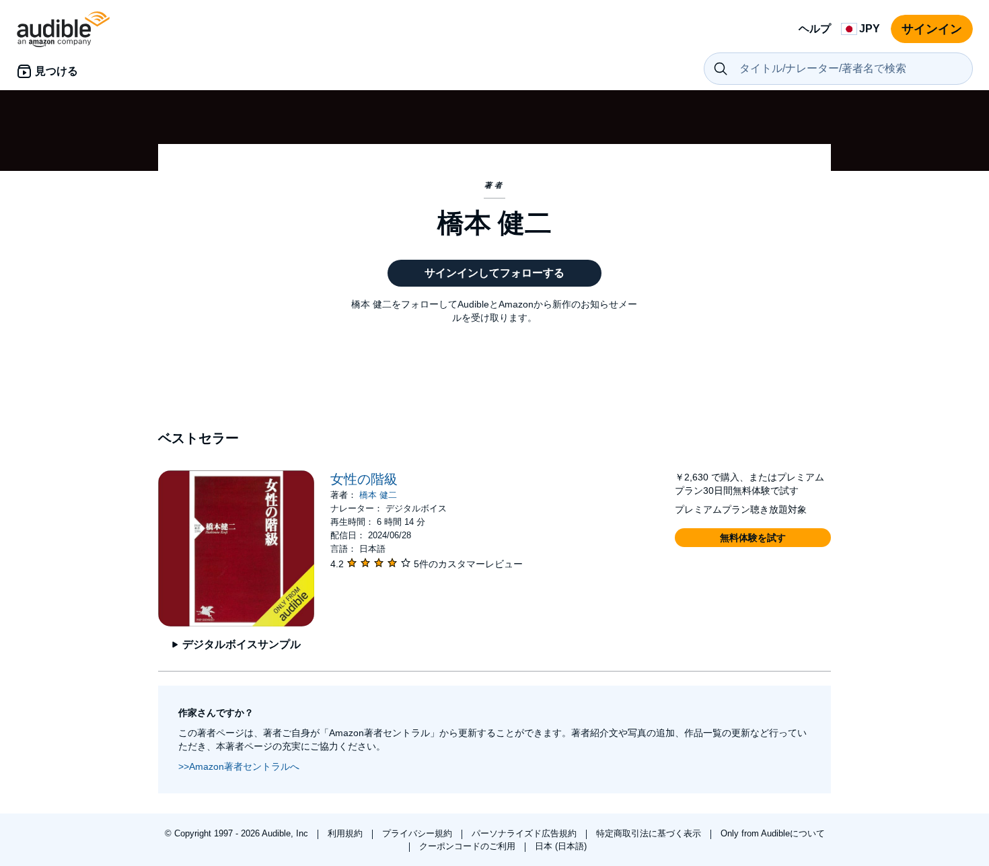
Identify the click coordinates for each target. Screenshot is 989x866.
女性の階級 (364, 479)
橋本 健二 (378, 495)
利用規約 (346, 833)
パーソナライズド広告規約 (525, 833)
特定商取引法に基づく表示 (650, 833)
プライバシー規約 (418, 833)
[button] (753, 537)
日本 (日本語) (561, 846)
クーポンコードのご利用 (468, 846)
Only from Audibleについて (773, 833)
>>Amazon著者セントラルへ (238, 766)
